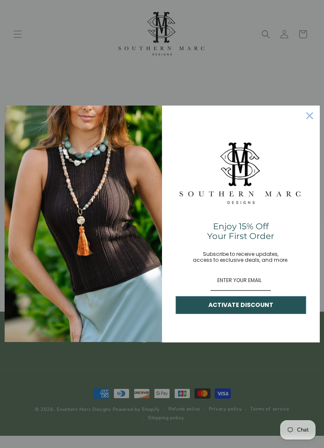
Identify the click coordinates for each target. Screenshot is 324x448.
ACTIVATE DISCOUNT (240, 305)
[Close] (310, 116)
